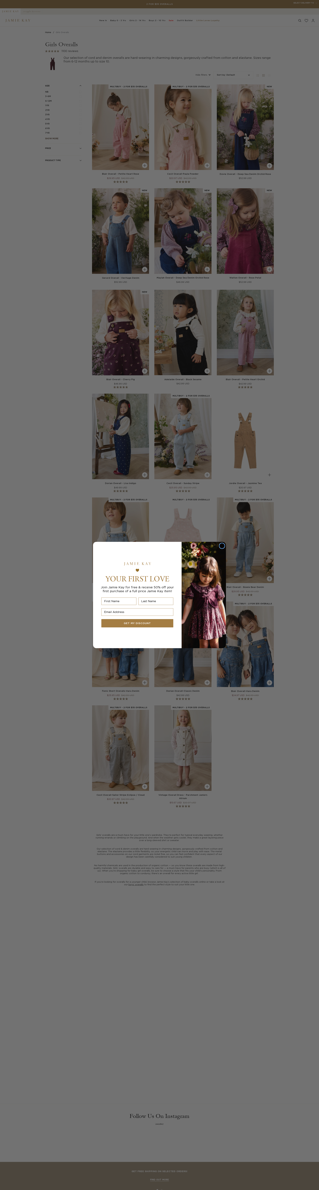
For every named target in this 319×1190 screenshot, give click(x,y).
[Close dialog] (222, 545)
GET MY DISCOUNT (137, 623)
